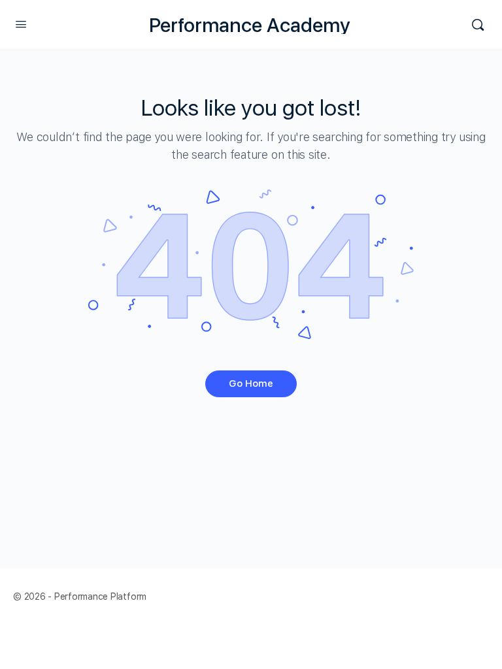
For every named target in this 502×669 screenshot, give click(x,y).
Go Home (251, 383)
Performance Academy (249, 25)
